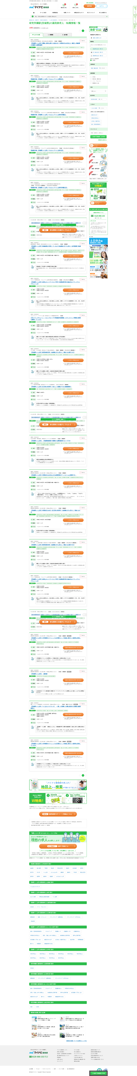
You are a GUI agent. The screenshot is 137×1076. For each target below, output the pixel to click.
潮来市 (68, 872)
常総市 (52, 868)
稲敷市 (51, 876)
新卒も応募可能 (76, 935)
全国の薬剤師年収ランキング (97, 1055)
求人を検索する (103, 12)
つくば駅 (55, 896)
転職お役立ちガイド (79, 12)
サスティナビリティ (47, 1068)
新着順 (51, 34)
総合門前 (72, 939)
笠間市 (81, 868)
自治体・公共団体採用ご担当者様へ (64, 1053)
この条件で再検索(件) (98, 1073)
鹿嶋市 (62, 872)
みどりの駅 (33, 896)
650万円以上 (43, 958)
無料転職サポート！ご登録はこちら (57, 814)
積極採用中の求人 (48, 943)
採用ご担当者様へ (90, 2)
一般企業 (32, 921)
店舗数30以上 (77, 931)
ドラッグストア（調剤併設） (57, 917)
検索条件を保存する (102, 139)
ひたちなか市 (54, 872)
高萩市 (67, 868)
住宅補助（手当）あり (35, 939)
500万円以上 (70, 953)
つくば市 (45, 872)
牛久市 (38, 872)
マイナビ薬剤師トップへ (62, 1049)
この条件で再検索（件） (98, 136)
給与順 (65, 34)
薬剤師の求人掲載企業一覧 (79, 1059)
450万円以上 (61, 953)
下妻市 (46, 868)
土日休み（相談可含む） (61, 939)
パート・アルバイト (41, 907)
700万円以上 (52, 958)
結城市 (32, 868)
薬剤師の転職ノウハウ (95, 1049)
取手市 (32, 872)
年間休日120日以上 (35, 935)
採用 (55, 1068)
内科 (31, 1006)
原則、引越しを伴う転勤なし (50, 935)
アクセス (38, 1068)
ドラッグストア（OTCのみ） (74, 917)
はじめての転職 (94, 1053)
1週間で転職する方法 (95, 1057)
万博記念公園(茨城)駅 (44, 896)
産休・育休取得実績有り (36, 931)
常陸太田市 (60, 868)
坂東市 (45, 876)
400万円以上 (52, 953)
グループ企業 (61, 1068)
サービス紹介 (43, 12)
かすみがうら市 (60, 876)
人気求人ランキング (78, 1055)
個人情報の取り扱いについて (63, 1055)
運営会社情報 (77, 1061)
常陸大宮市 (82, 872)
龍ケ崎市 (39, 868)
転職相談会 (55, 12)
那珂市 (32, 876)
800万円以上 (61, 958)
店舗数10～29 (67, 931)
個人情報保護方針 (70, 1068)
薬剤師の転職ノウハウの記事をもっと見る (76, 1040)
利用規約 (59, 1057)
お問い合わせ (60, 1059)
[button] (83, 40)
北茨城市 (74, 868)
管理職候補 (80, 939)
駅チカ (32, 943)
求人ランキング (91, 12)
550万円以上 (80, 953)
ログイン (102, 6)
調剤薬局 (32, 917)
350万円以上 (43, 953)
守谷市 (75, 872)
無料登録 (89, 6)
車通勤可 (39, 943)
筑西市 (38, 876)
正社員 (32, 907)
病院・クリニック (42, 917)
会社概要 (31, 1068)
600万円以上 (33, 958)
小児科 (37, 1006)
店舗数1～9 (58, 931)
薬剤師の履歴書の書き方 (96, 1051)
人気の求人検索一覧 (78, 1057)
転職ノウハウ (67, 12)
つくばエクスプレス (35, 886)
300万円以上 (33, 953)
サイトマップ (60, 1061)
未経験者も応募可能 (65, 935)
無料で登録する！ (58, 846)
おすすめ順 (37, 34)
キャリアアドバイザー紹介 (79, 1053)
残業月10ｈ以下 (48, 939)
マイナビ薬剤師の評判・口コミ (97, 1059)
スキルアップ (48, 931)
